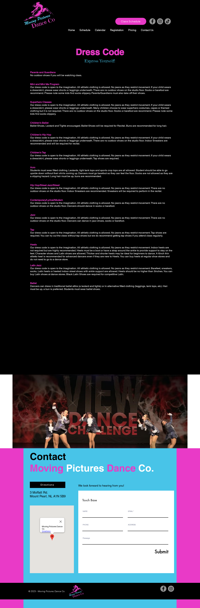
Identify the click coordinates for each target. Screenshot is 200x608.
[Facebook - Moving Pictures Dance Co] (152, 21)
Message (86, 538)
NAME (85, 511)
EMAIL (130, 511)
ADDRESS (132, 525)
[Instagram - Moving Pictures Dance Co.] (160, 21)
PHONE (86, 525)
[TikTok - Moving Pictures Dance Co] (168, 21)
